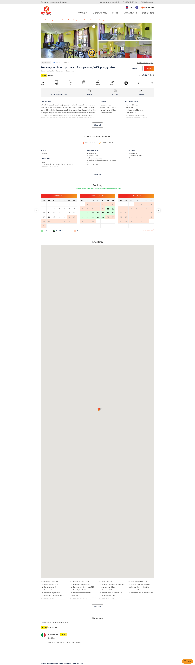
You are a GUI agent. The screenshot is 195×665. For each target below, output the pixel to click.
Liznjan (57, 63)
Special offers (148, 13)
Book (149, 68)
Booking (89, 94)
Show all (97, 125)
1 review (51, 75)
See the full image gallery (145, 63)
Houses (115, 13)
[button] (158, 210)
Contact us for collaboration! (109, 2)
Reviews (141, 94)
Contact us (136, 68)
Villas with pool (100, 13)
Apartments (83, 13)
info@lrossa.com (148, 2)
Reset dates (149, 231)
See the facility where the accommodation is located (58, 71)
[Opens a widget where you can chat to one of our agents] (187, 661)
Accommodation (130, 13)
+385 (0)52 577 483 (131, 2)
